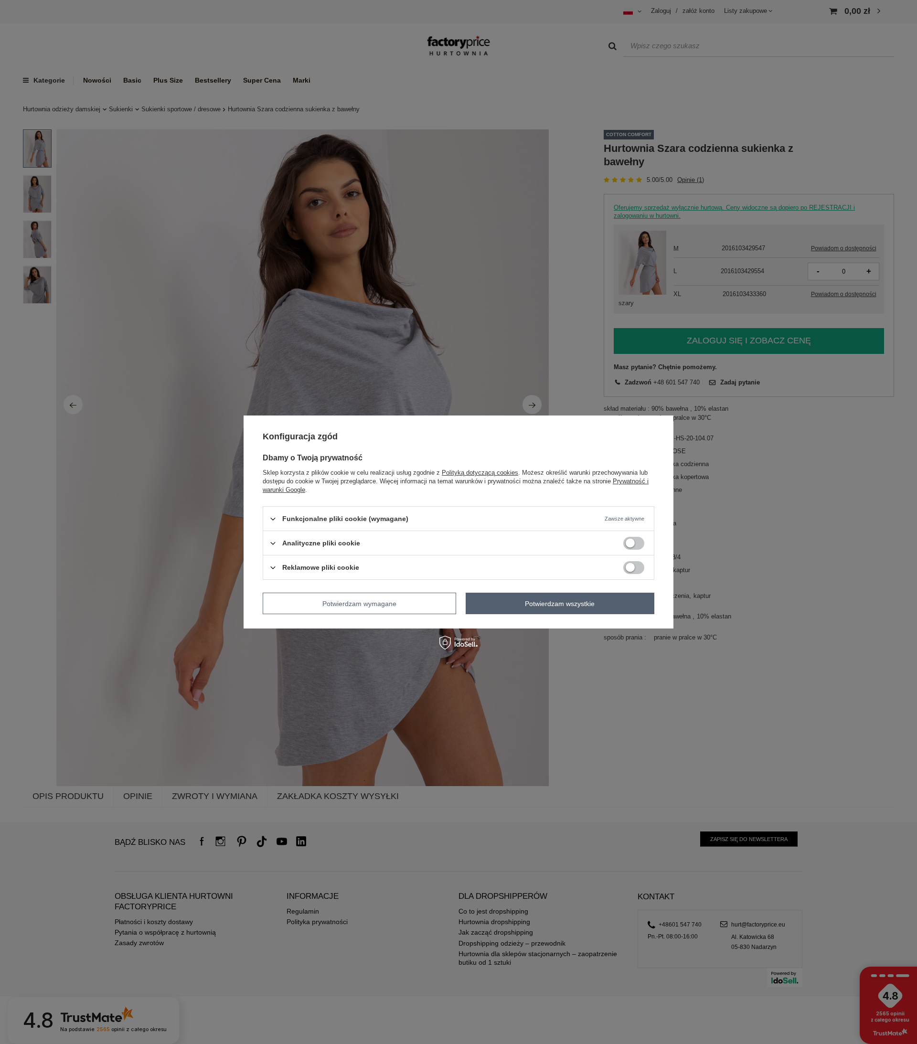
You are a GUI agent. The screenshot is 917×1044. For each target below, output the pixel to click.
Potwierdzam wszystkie (560, 603)
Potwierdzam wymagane (359, 603)
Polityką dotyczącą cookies (480, 472)
